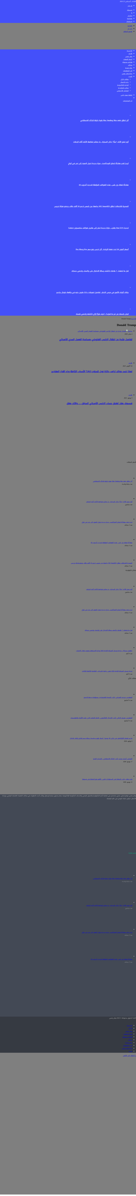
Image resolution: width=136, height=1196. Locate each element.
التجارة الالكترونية (123, 85)
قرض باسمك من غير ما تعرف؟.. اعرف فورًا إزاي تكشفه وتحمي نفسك (102, 314)
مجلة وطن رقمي (127, 73)
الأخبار (130, 53)
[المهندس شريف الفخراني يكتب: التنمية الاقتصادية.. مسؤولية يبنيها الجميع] (122, 694)
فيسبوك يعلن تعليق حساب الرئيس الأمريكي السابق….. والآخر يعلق (99, 403)
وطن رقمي (128, 56)
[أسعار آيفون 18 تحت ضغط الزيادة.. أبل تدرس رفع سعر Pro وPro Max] (118, 244)
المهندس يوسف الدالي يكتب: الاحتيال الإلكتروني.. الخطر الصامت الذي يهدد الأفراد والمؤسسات (101, 717)
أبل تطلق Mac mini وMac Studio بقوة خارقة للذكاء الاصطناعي (104, 120)
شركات (130, 65)
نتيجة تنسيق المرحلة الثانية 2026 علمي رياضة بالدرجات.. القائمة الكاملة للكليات (107, 671)
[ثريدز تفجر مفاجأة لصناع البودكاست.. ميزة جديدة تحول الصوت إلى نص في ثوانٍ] (118, 158)
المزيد (130, 76)
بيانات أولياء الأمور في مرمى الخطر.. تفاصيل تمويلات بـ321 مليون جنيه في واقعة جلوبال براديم (92, 292)
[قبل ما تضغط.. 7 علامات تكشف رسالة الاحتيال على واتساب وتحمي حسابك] (118, 266)
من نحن (130, 5)
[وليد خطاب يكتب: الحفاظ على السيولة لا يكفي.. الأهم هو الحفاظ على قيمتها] (122, 776)
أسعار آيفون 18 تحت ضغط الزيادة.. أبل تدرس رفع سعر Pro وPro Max (102, 249)
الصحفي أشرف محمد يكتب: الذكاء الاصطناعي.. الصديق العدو (112, 758)
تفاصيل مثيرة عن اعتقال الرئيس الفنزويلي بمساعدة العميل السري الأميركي (95, 339)
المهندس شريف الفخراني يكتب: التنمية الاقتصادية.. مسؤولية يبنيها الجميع (108, 697)
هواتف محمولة (127, 62)
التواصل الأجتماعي (123, 90)
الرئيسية (129, 50)
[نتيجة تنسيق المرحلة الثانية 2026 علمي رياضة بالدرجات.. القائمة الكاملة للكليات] (122, 668)
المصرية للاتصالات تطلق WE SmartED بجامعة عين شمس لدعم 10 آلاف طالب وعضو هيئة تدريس (91, 206)
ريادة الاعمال (124, 82)
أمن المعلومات (127, 70)
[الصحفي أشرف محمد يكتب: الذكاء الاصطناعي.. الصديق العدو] (122, 755)
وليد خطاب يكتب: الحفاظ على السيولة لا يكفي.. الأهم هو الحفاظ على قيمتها (107, 779)
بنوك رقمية (128, 68)
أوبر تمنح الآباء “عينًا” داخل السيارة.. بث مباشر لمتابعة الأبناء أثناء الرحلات (101, 142)
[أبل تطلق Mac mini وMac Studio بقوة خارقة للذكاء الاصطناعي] (118, 115)
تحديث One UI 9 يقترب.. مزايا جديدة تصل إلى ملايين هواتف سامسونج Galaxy (98, 228)
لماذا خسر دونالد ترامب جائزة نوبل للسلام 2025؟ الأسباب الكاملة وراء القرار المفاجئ (91, 371)
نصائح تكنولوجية (123, 88)
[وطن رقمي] (120, 44)
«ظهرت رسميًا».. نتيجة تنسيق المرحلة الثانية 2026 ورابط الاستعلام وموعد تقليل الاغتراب (104, 650)
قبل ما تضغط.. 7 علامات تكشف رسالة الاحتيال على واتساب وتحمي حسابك (100, 271)
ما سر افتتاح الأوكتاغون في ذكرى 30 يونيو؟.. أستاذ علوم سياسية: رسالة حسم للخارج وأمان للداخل (101, 738)
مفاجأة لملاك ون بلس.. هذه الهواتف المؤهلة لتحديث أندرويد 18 (104, 185)
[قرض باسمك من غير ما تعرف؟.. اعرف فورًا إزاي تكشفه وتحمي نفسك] (118, 309)
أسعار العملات (127, 59)
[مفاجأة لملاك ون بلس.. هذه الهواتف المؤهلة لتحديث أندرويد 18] (118, 180)
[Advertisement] (80, 813)
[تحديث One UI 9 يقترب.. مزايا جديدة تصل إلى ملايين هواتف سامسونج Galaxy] (118, 223)
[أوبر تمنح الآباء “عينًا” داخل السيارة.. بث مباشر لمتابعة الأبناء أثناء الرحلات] (118, 137)
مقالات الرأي (125, 79)
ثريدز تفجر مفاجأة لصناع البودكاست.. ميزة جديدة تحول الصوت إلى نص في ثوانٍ (98, 163)
